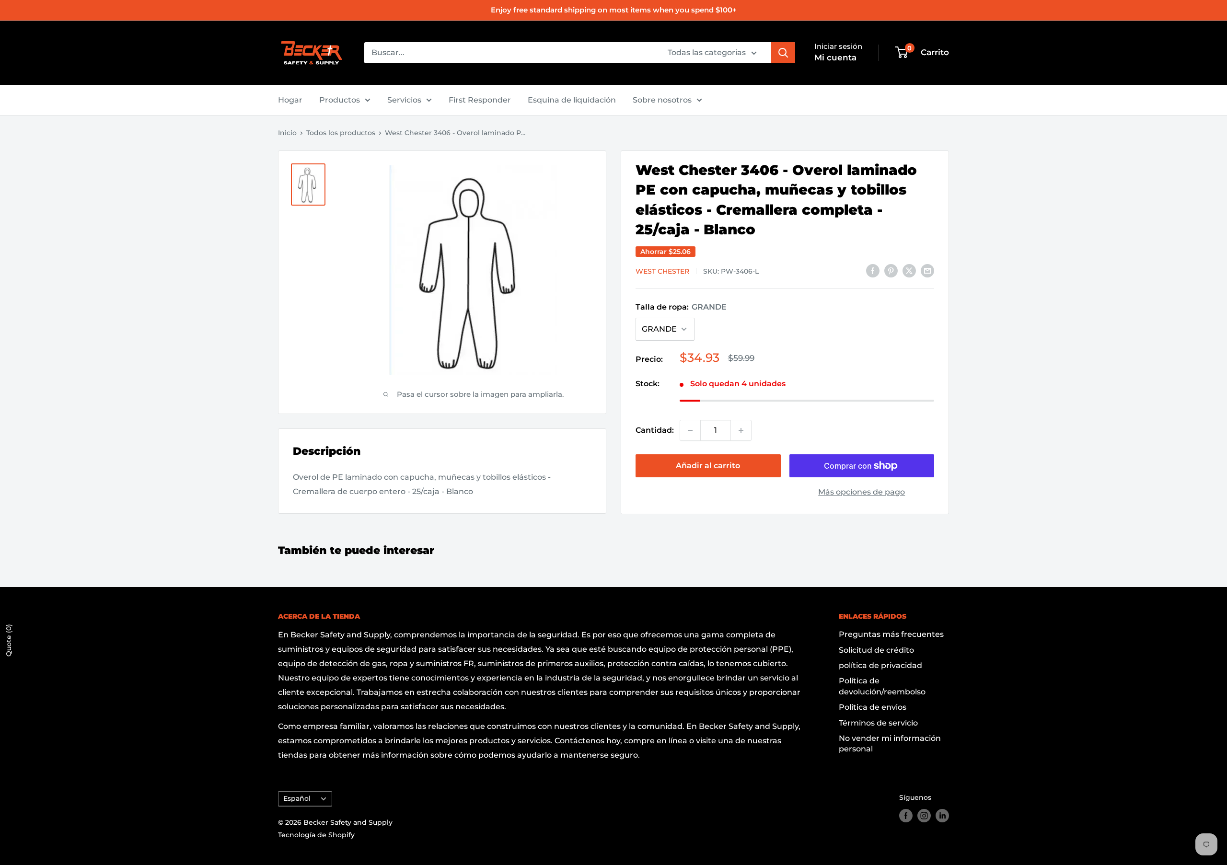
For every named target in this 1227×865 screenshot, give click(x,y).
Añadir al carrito (708, 465)
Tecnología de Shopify (316, 834)
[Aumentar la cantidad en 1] (741, 430)
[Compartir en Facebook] (873, 270)
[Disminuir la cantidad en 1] (690, 430)
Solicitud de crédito (876, 650)
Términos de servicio (878, 722)
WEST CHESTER (662, 271)
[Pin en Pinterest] (891, 270)
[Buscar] (783, 52)
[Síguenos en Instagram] (924, 815)
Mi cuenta (835, 57)
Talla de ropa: (681, 306)
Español (297, 798)
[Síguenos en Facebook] (906, 815)
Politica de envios (872, 707)
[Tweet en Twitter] (909, 270)
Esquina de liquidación (572, 99)
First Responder (480, 99)
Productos (339, 99)
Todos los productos (340, 132)
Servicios (404, 99)
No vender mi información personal (890, 743)
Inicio (287, 132)
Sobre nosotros (662, 99)
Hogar (290, 99)
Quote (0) (8, 640)
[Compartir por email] (927, 270)
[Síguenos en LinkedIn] (942, 815)
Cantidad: (655, 430)
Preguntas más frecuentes (891, 634)
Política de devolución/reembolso (882, 686)
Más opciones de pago (861, 491)
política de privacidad (880, 665)
